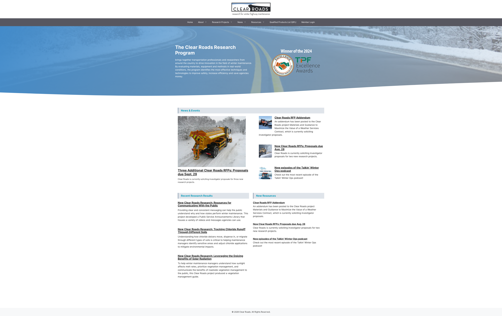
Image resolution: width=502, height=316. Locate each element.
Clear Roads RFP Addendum (292, 117)
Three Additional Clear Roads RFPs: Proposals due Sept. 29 (213, 172)
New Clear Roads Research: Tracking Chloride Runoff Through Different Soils (211, 231)
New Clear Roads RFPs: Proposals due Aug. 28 (279, 224)
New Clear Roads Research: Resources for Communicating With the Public (204, 204)
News (240, 22)
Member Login (308, 22)
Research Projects (220, 22)
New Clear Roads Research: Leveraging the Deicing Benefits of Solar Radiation (210, 257)
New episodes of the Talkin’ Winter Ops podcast (280, 238)
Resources (256, 22)
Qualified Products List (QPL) (283, 22)
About (201, 22)
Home (190, 22)
